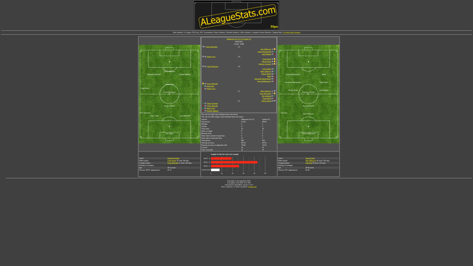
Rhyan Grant (266, 62)
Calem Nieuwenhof (264, 52)
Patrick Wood (266, 74)
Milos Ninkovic (266, 71)
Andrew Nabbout (213, 111)
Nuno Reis (210, 86)
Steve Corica (310, 158)
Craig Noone (171, 161)
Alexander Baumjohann (262, 79)
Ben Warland (266, 96)
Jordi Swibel (266, 69)
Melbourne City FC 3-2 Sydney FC (239, 39)
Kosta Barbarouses (264, 81)
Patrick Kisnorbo (173, 158)
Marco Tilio (211, 108)
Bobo (269, 76)
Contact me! (252, 187)
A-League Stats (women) (291, 32)
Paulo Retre (267, 59)
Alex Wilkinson (266, 49)
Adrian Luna (211, 57)
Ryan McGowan (265, 94)
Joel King (308, 163)
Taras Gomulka (212, 103)
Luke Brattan (266, 54)
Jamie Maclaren (211, 47)
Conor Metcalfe (212, 84)
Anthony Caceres (265, 64)
